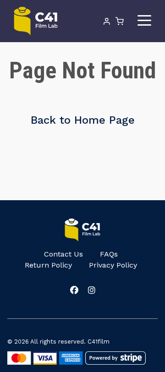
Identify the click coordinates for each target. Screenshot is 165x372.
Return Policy (48, 265)
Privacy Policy (113, 265)
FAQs (109, 254)
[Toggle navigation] (144, 20)
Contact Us (63, 254)
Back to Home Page (83, 120)
